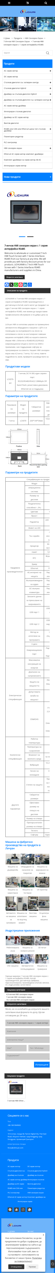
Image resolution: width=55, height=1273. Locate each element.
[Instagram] (23, 1209)
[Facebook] (10, 1209)
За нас (31, 1231)
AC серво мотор (11, 71)
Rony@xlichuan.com (15, 1148)
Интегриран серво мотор (15, 165)
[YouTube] (16, 1209)
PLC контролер (10, 142)
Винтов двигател (11, 123)
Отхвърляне (16, 1267)
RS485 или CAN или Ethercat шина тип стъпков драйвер (25, 130)
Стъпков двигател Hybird (15, 88)
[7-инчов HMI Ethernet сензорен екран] (16, 1088)
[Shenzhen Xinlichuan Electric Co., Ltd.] (27, 11)
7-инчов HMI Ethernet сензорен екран (17, 1100)
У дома (11, 1231)
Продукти (18, 38)
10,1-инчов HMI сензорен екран (20, 1000)
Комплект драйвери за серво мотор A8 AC (22, 160)
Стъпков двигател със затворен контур (21, 82)
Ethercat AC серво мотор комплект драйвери (23, 154)
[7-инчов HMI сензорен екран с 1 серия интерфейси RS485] (26, 211)
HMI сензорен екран (34, 38)
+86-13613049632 (14, 1125)
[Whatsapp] (29, 1209)
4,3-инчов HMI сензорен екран (19, 994)
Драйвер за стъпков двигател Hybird (20, 94)
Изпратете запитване (14, 277)
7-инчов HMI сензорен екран (17, 41)
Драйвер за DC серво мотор (16, 117)
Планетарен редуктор (13, 136)
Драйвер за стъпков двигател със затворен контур (26, 100)
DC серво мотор (11, 76)
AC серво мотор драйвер (15, 105)
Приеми (32, 1267)
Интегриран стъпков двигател (17, 111)
